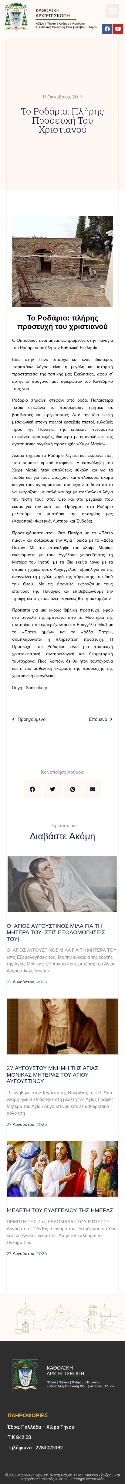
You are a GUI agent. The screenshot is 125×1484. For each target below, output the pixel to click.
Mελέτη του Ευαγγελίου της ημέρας (60, 1210)
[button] (112, 11)
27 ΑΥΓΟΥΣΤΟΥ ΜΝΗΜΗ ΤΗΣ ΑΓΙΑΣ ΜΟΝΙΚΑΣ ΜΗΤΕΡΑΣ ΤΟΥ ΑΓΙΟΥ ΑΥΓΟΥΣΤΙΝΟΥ (52, 1075)
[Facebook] (107, 29)
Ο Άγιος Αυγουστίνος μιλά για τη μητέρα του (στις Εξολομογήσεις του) (56, 932)
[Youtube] (118, 29)
